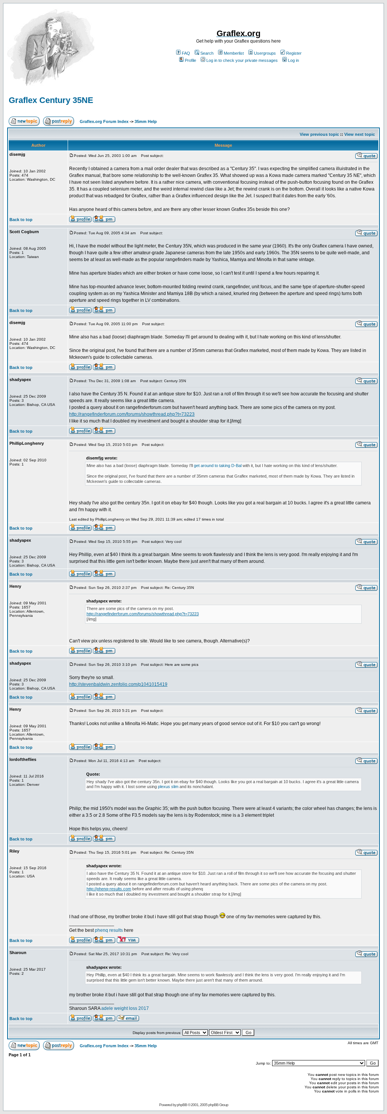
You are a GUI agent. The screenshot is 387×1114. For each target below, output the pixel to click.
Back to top (21, 219)
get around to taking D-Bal (217, 465)
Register (294, 53)
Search (207, 53)
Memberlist (234, 53)
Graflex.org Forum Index (104, 121)
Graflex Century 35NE (51, 100)
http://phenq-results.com (109, 889)
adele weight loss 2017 (125, 1008)
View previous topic (319, 134)
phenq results (109, 930)
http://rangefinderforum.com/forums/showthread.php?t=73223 (132, 414)
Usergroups (265, 53)
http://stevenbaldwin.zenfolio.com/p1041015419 (118, 684)
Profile (190, 60)
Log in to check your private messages (242, 60)
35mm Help (146, 121)
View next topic (359, 134)
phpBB (182, 1105)
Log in (293, 60)
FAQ (186, 53)
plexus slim (168, 786)
